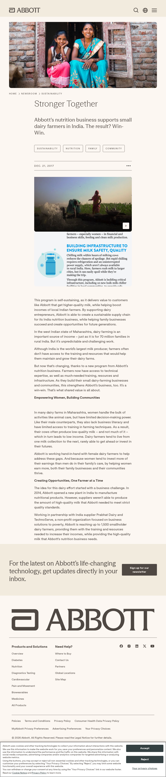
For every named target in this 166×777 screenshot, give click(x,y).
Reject (145, 759)
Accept (144, 748)
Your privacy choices (144, 768)
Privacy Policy (39, 773)
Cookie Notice (19, 773)
